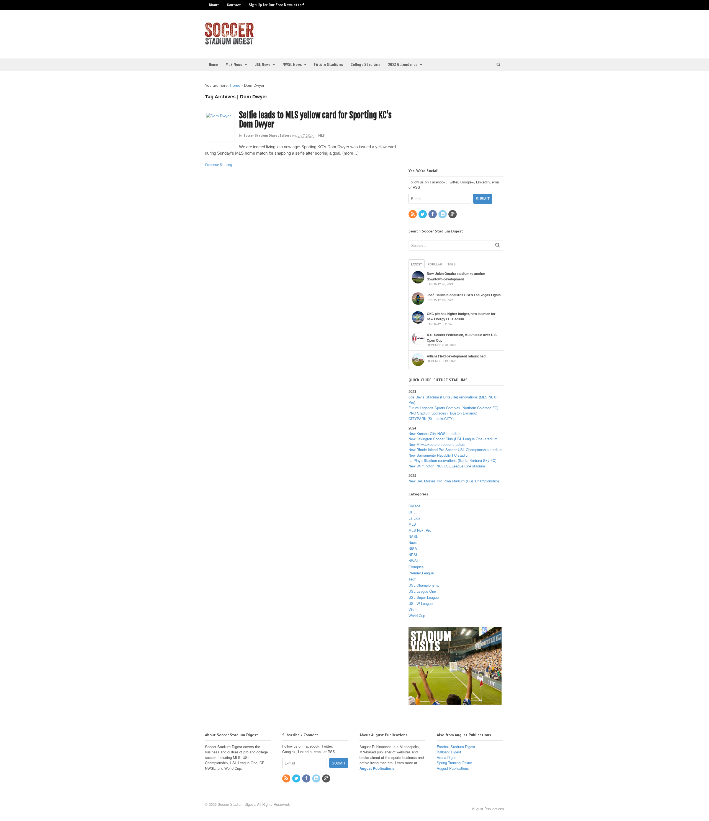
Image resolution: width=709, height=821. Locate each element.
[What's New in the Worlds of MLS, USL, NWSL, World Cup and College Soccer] (229, 43)
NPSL (413, 554)
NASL (413, 536)
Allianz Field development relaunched (456, 356)
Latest (416, 264)
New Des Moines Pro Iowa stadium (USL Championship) (454, 481)
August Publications (376, 768)
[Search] (497, 245)
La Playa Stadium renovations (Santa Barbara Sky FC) (452, 460)
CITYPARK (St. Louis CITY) (431, 418)
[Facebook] (432, 214)
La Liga (414, 518)
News (413, 542)
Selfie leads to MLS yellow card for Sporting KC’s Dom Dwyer (315, 119)
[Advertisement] (458, 33)
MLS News (233, 64)
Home (213, 64)
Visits (413, 609)
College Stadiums (365, 64)
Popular (435, 264)
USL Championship (424, 585)
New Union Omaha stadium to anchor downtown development (456, 276)
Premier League (421, 573)
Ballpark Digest (449, 751)
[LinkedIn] (442, 214)
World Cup (417, 615)
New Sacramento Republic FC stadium (440, 455)
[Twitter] (422, 214)
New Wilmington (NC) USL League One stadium (447, 466)
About (214, 5)
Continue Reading (218, 164)
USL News (262, 64)
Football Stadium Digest (456, 746)
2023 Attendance (402, 64)
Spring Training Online (454, 762)
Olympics (416, 566)
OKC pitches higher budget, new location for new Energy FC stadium (461, 316)
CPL (412, 512)
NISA (413, 548)
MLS (321, 135)
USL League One (422, 591)
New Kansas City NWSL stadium (435, 433)
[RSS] (413, 214)
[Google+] (452, 214)
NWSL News (292, 64)
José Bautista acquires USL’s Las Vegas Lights (464, 294)
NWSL (414, 560)
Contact (234, 5)
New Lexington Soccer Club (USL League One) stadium (453, 438)
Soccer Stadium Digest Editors (267, 135)
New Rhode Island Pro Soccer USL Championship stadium (455, 449)
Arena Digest (447, 757)
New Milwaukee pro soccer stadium (437, 444)
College (414, 505)
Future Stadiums (328, 64)
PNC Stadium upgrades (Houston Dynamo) (443, 413)
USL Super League (424, 597)
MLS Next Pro (420, 530)
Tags (452, 264)
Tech (412, 579)
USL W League (421, 603)
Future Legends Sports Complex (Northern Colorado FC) (453, 407)
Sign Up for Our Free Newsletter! (276, 5)
